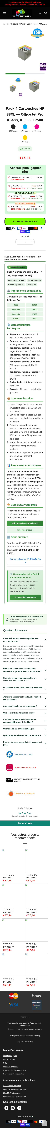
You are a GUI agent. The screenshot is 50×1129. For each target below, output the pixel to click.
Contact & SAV (9, 1059)
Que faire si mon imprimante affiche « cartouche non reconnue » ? (20, 679)
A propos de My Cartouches (14, 1070)
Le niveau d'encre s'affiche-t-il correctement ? (22, 688)
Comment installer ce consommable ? (20, 706)
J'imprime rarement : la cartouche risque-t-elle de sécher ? (22, 698)
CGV (5, 1063)
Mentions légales (10, 1056)
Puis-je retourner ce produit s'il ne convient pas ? (22, 743)
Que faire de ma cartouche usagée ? (19, 729)
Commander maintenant (25, 597)
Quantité (25, 236)
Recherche (25, 1017)
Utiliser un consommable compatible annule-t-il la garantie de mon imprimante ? (22, 669)
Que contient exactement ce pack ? (18, 713)
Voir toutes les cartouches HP (25, 523)
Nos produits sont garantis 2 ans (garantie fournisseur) (25, 1024)
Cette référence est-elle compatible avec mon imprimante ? (21, 639)
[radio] (25, 178)
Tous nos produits (25, 530)
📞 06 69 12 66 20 (15, 1029)
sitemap (37, 1035)
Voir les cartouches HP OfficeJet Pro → (25, 560)
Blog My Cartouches (25, 1042)
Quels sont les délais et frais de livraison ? (22, 735)
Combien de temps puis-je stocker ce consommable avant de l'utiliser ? (19, 720)
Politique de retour (10, 1067)
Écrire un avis (25, 823)
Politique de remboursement (21, 1035)
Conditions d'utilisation (33, 1029)
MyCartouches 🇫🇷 (27, 1116)
